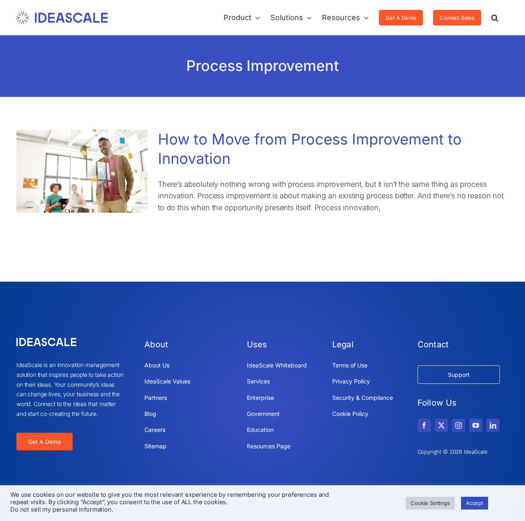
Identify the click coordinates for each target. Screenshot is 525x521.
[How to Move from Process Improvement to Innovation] (82, 171)
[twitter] (441, 425)
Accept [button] (474, 503)
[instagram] (458, 425)
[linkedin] (493, 425)
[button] (494, 17)
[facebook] (424, 425)
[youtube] (475, 425)
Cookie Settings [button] (430, 503)
